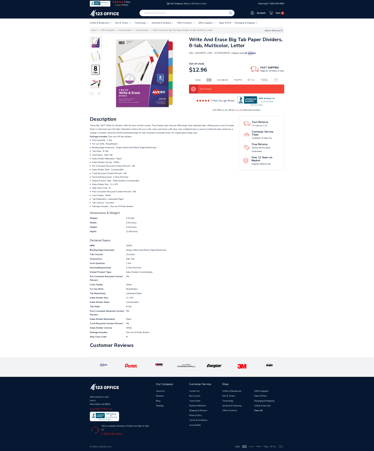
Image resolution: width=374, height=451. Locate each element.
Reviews (160, 395)
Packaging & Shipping (245, 22)
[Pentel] (131, 365)
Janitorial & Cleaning (161, 22)
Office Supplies (205, 22)
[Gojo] (269, 365)
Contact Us (194, 391)
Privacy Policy (195, 415)
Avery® (238, 110)
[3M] (241, 366)
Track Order (194, 400)
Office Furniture (184, 22)
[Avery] (103, 365)
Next (99, 93)
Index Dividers (125, 30)
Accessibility (195, 425)
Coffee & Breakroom (99, 22)
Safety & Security (262, 405)
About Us (160, 391)
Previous (92, 93)
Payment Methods (197, 405)
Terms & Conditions (198, 420)
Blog (158, 400)
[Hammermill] (186, 365)
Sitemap (160, 405)
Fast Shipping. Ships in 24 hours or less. (188, 3)
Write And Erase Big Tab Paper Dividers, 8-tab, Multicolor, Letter (183, 30)
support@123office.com (101, 408)
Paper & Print (225, 22)
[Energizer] (214, 365)
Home (94, 30)
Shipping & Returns (198, 410)
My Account (194, 395)
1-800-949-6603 (112, 434)
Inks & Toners (122, 22)
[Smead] (159, 365)
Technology (140, 22)
